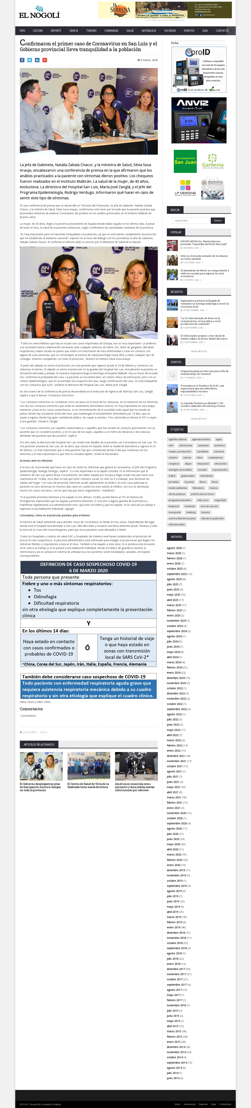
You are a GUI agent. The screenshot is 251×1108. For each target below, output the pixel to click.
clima (199, 457)
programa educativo (180, 500)
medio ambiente (178, 488)
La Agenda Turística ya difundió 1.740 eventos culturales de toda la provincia (203, 404)
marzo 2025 (174, 605)
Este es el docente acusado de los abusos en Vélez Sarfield (204, 257)
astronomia (185, 445)
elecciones (221, 463)
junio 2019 (173, 901)
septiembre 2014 (177, 1062)
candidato (202, 451)
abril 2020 (172, 849)
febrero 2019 (174, 922)
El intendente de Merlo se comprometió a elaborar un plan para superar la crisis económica (205, 273)
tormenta (190, 506)
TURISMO (91, 31)
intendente (206, 475)
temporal (174, 506)
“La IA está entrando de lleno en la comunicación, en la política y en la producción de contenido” (200, 321)
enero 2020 (173, 865)
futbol (172, 475)
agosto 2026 (174, 548)
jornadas (174, 481)
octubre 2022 (175, 704)
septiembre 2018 (177, 948)
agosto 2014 (174, 1067)
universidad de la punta (182, 518)
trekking (191, 512)
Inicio (177, 1104)
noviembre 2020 (176, 813)
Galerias (203, 1104)
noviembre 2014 (176, 1052)
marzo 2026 (174, 553)
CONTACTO (222, 31)
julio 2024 (172, 641)
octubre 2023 (175, 688)
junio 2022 (173, 724)
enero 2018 (173, 964)
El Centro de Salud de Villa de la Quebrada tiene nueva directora (88, 785)
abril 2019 (172, 912)
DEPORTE (56, 31)
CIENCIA (73, 31)
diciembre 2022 (176, 693)
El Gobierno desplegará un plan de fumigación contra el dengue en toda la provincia (40, 787)
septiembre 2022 (177, 709)
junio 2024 (173, 646)
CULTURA (38, 31)
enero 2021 (173, 808)
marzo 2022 (174, 740)
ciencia (187, 457)
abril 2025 (172, 600)
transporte (175, 512)
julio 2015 (172, 1010)
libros (203, 481)
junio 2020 (173, 839)
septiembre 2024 (177, 631)
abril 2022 (172, 735)
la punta (189, 481)
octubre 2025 (175, 568)
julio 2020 (172, 834)
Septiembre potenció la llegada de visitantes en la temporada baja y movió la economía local (205, 303)
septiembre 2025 (177, 574)
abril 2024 (172, 657)
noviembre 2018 (176, 938)
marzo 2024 (174, 662)
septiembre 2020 (177, 823)
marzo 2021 (174, 797)
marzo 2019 (174, 917)
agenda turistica (201, 439)
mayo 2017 (173, 995)
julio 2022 (172, 719)
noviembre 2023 (176, 683)
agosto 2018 (174, 953)
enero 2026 (173, 563)
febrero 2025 (174, 610)
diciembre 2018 (176, 932)
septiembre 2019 (177, 886)
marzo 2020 (174, 854)
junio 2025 (173, 589)
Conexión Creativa (51, 1104)
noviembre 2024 (176, 620)
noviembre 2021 (176, 761)
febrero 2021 (174, 802)
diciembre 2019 (176, 870)
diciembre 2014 (176, 1047)
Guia (213, 1104)
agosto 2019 (174, 891)
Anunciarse (190, 1104)
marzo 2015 (174, 1031)
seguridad (220, 500)
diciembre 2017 (176, 969)
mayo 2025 (173, 594)
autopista (203, 445)
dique (188, 463)
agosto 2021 (174, 771)
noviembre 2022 (176, 698)
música (214, 488)
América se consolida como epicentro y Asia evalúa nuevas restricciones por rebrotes (135, 787)
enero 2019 (173, 927)
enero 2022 (173, 750)
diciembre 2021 (176, 756)
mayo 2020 (173, 844)
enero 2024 (173, 672)
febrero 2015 (174, 1036)
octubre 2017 (175, 979)
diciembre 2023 (176, 678)
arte (171, 445)
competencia (215, 457)
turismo (205, 512)
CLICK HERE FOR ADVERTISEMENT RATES (165, 20)
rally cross (203, 500)
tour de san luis (209, 506)
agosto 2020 (174, 828)
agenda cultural (177, 439)
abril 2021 (172, 792)
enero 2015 (173, 1041)
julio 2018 (172, 958)
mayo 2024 (173, 652)
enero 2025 (173, 615)
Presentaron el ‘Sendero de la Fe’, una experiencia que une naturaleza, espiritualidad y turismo (202, 388)
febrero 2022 (174, 745)
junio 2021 (173, 782)
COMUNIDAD (111, 31)
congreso (174, 463)
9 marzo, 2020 (149, 60)
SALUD (130, 31)
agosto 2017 (174, 990)
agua (219, 439)
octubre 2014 (175, 1057)
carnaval (219, 451)
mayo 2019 (173, 906)
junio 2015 (173, 1015)
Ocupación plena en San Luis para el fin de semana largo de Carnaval (205, 372)
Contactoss (225, 1104)
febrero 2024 (174, 667)
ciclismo (173, 457)
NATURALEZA (149, 31)
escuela (202, 469)
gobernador (188, 475)
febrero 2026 (174, 558)
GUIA (205, 31)
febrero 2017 (174, 1000)
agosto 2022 (174, 714)
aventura (219, 445)
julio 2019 (172, 896)
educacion (203, 463)
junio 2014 (173, 1078)
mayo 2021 (173, 787)
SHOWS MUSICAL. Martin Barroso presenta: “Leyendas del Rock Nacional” (204, 243)
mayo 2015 (173, 1021)
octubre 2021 (175, 766)
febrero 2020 (174, 860)
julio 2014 (172, 1073)
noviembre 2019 (176, 875)
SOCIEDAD (170, 31)
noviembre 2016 (176, 1005)
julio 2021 (172, 776)
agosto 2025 (174, 579)
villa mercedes (177, 524)
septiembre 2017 (177, 984)
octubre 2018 (175, 943)
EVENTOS (189, 31)
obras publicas (177, 494)
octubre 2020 (175, 818)
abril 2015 (172, 1026)
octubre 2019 (175, 880)
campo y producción (180, 451)
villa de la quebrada (212, 518)
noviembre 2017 (176, 974)
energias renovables (180, 469)
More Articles (199, 351)
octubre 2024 (175, 626)
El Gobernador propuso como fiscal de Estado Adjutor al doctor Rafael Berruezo (204, 337)
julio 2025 (172, 584)
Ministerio (198, 488)
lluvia (215, 481)
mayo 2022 (173, 730)
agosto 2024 (174, 636)
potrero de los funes (202, 494)
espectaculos (220, 469)
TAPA (22, 31)
